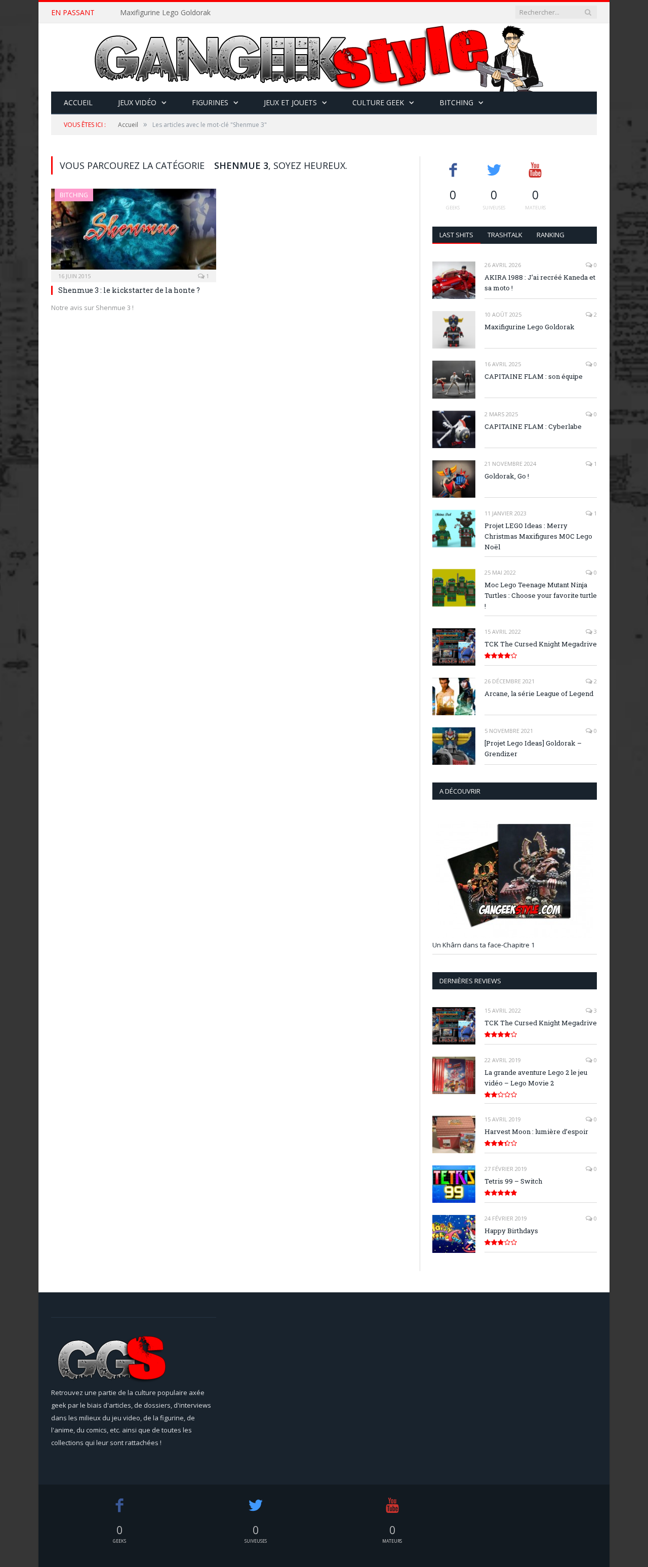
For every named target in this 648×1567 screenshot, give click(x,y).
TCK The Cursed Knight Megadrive (540, 643)
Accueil (78, 102)
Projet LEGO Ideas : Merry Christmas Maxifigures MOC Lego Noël (538, 536)
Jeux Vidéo (137, 102)
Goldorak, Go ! (506, 476)
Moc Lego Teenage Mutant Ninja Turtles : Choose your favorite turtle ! (540, 595)
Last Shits (456, 234)
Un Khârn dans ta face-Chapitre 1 (483, 944)
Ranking (550, 234)
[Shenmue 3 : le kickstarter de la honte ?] (133, 232)
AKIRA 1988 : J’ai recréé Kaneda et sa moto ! (539, 282)
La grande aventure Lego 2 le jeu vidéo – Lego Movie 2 (535, 1077)
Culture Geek (378, 102)
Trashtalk (505, 234)
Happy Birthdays (511, 1230)
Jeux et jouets (290, 102)
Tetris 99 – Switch (513, 1181)
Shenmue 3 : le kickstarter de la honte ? (129, 290)
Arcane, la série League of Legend (538, 693)
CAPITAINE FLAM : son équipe (533, 376)
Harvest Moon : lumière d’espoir (536, 1131)
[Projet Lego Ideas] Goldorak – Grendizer (533, 748)
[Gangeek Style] (324, 57)
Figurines (210, 102)
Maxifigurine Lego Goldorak (165, 12)
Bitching (456, 102)
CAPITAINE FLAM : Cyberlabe (533, 426)
